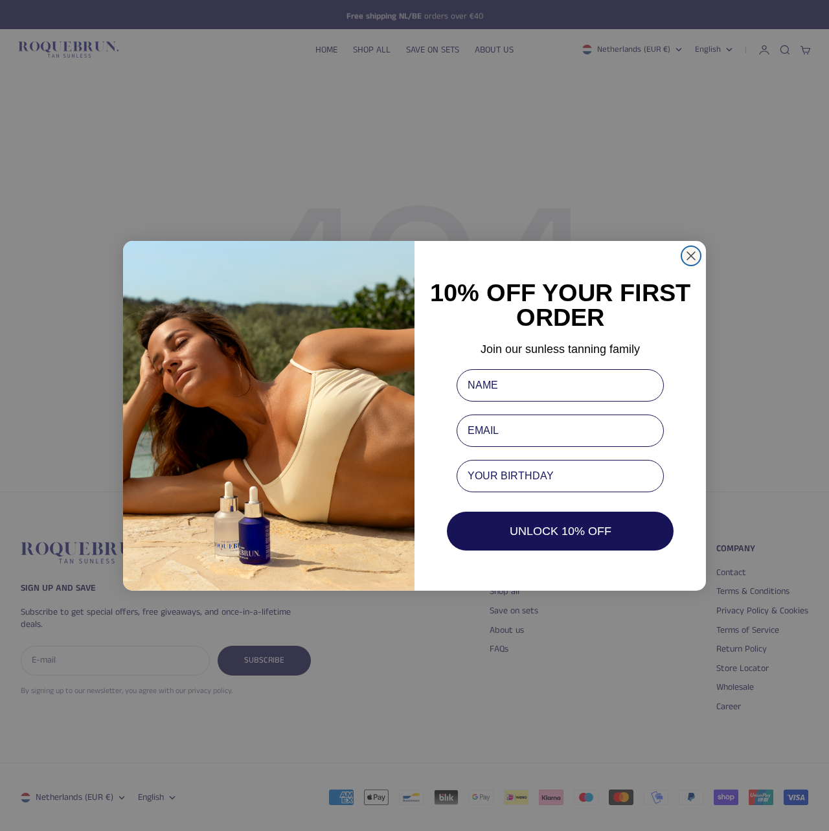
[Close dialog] (691, 256)
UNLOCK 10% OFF (560, 531)
